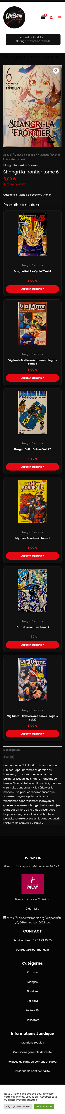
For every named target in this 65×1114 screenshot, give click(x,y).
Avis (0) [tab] (8, 757)
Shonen (44, 155)
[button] (56, 71)
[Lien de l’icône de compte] (51, 17)
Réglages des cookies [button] (18, 1106)
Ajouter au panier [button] (32, 289)
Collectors (32, 1020)
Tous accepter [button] (44, 1106)
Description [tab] (11, 750)
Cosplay (31, 1001)
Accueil (7, 155)
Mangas (32, 982)
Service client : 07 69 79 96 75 (32, 940)
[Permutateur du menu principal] (59, 17)
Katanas (32, 972)
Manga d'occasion (25, 155)
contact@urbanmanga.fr (32, 950)
